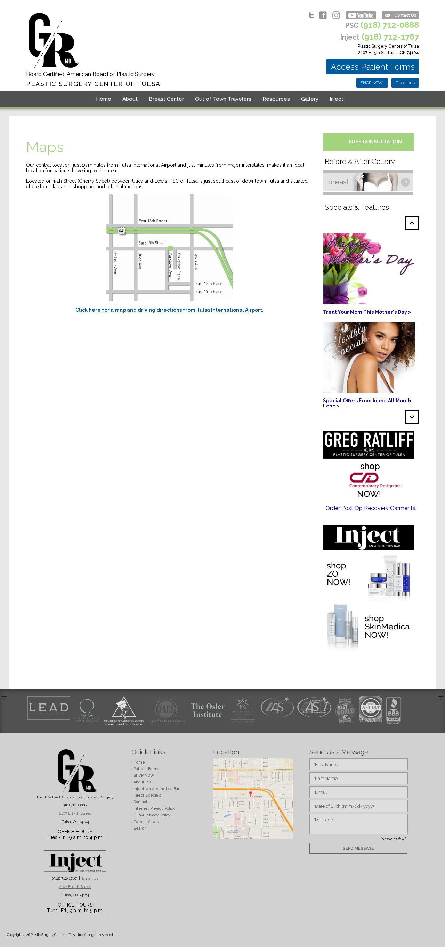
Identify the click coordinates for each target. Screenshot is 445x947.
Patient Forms (147, 769)
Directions (405, 82)
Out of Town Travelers (223, 99)
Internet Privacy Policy (154, 808)
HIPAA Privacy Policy (152, 815)
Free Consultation (375, 142)
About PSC (143, 782)
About (130, 99)
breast (338, 182)
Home (103, 99)
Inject (336, 99)
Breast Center (166, 99)
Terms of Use (146, 822)
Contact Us (405, 15)
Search (140, 828)
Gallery (309, 99)
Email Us (90, 878)
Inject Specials (147, 795)
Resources (276, 99)
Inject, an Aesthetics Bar (156, 789)
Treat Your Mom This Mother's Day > (367, 312)
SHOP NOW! (372, 82)
